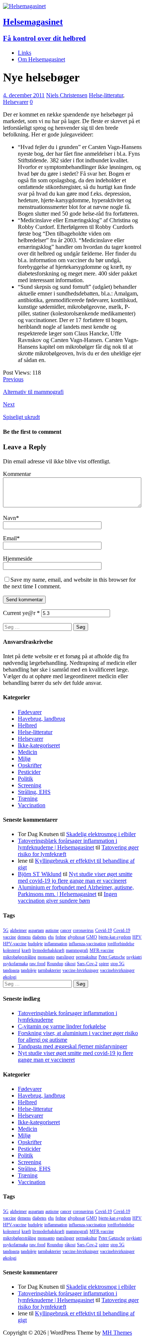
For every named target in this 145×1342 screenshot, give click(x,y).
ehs (51, 937)
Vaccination (31, 805)
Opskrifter (30, 765)
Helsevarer (15, 102)
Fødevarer (30, 712)
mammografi (77, 950)
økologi (9, 977)
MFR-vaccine (102, 950)
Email (10, 538)
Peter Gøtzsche (112, 957)
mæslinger (65, 957)
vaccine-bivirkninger (80, 970)
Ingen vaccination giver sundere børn (67, 897)
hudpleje (35, 943)
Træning (28, 798)
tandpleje (28, 970)
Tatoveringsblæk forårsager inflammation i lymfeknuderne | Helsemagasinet (67, 844)
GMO (91, 937)
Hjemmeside (17, 558)
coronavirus (83, 930)
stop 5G (117, 963)
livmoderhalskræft (48, 950)
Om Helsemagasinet (41, 59)
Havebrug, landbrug (41, 719)
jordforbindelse (120, 943)
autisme (52, 930)
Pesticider (29, 772)
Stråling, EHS (34, 792)
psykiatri (134, 957)
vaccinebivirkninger (117, 970)
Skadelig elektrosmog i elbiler (101, 834)
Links (24, 53)
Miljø (24, 758)
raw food (37, 963)
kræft (26, 950)
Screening (29, 785)
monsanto (46, 957)
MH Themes (117, 1332)
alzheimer (18, 930)
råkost (70, 963)
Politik (25, 778)
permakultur (86, 957)
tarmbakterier (49, 970)
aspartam (36, 930)
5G (6, 930)
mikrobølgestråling (19, 957)
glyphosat (76, 937)
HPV (137, 937)
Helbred (27, 725)
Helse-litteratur (106, 95)
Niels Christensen (66, 95)
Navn (9, 518)
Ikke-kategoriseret (39, 745)
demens (24, 937)
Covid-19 (103, 930)
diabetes (39, 937)
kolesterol (11, 950)
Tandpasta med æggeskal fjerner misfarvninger (72, 1046)
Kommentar (17, 474)
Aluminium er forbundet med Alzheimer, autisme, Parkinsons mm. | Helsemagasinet (76, 890)
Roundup (55, 963)
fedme (60, 937)
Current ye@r (21, 613)
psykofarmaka (15, 963)
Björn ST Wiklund (39, 874)
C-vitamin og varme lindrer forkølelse (62, 1026)
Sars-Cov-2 (87, 963)
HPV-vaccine (14, 943)
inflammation (55, 943)
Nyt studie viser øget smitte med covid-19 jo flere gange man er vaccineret (75, 877)
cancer (65, 930)
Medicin (27, 752)
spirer (104, 963)
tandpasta (11, 970)
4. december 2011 (24, 95)
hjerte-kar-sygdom (115, 937)
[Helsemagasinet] (24, 6)
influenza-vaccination (87, 943)
